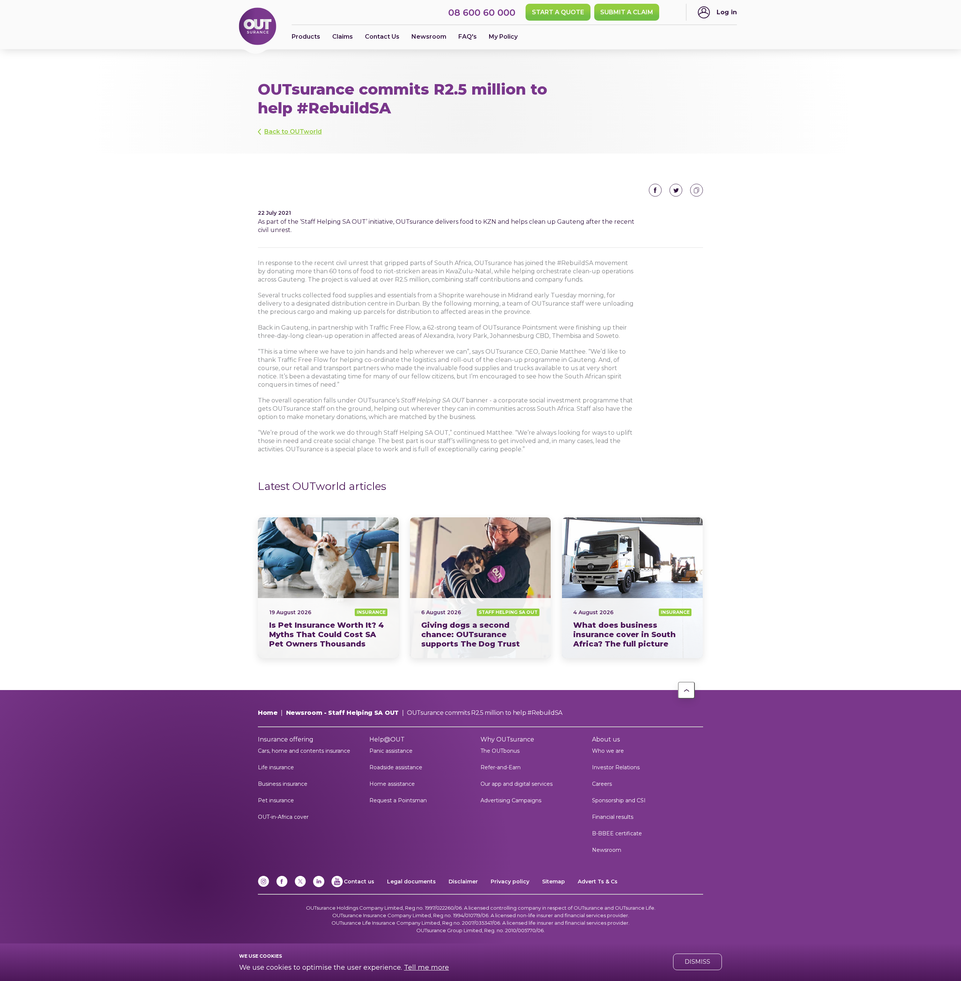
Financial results (612, 817)
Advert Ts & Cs (598, 881)
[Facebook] (282, 885)
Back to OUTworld (293, 131)
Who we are (608, 750)
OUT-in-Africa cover (283, 817)
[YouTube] (337, 885)
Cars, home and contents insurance (304, 750)
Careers (602, 784)
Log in (727, 12)
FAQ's (467, 36)
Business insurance (282, 784)
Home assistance (392, 784)
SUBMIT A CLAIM (626, 12)
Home (268, 712)
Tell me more (426, 967)
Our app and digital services (516, 784)
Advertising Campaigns (510, 800)
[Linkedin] (318, 885)
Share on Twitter (675, 190)
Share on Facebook (655, 190)
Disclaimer (463, 881)
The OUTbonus (500, 750)
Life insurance (276, 767)
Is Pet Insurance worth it (328, 587)
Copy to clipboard (696, 190)
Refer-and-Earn (500, 767)
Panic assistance (391, 750)
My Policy (503, 36)
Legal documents (411, 881)
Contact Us (382, 36)
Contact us (359, 881)
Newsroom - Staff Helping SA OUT (342, 712)
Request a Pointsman (398, 800)
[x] (300, 885)
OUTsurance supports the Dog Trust (480, 587)
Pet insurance (276, 800)
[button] (686, 690)
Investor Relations (616, 767)
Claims (342, 36)
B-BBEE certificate (617, 833)
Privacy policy (510, 881)
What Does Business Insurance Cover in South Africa (632, 587)
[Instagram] (263, 885)
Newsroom (606, 850)
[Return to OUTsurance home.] (257, 27)
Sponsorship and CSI (619, 800)
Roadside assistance (395, 767)
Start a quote (558, 12)
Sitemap (553, 881)
